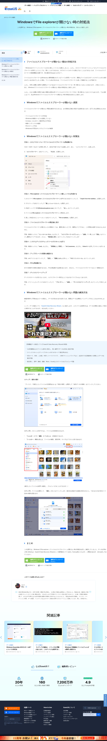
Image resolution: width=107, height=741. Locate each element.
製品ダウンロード (49, 1)
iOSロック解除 (47, 724)
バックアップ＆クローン (40, 5)
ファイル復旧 (47, 712)
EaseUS (13, 8)
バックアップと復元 (49, 716)
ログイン (16, 721)
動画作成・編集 (48, 720)
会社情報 (65, 710)
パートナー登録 (67, 712)
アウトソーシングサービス (70, 718)
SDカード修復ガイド (29, 710)
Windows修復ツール (29, 712)
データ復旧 (27, 5)
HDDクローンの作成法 (30, 720)
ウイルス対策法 (28, 716)
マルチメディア (77, 5)
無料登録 (12, 719)
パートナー (63, 1)
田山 (29, 53)
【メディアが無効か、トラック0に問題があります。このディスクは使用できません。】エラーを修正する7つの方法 (48, 648)
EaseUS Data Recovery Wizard (51, 306)
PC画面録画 (47, 722)
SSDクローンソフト (29, 722)
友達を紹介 (66, 720)
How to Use (48, 707)
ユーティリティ (88, 5)
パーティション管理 (55, 5)
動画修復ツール (28, 718)
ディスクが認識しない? (30, 714)
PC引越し (46, 718)
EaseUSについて (69, 707)
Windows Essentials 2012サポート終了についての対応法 (18, 648)
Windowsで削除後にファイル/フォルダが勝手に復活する (77, 648)
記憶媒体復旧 (47, 710)
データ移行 (67, 5)
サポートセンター (94, 1)
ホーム (6, 17)
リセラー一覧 (66, 714)
